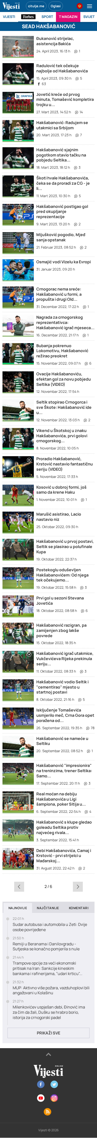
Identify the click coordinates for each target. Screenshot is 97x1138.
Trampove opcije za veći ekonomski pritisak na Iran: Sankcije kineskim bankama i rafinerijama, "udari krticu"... (47, 968)
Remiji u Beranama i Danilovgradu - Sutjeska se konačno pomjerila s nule (46, 946)
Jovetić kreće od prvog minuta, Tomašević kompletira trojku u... (65, 100)
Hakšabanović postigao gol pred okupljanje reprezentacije (62, 212)
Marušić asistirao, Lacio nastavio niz (58, 516)
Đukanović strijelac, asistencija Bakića (55, 41)
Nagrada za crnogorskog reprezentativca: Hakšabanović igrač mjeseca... (65, 322)
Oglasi (56, 6)
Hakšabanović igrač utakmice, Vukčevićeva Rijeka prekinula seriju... (65, 659)
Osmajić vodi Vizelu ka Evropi (63, 262)
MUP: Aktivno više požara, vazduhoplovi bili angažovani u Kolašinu (51, 990)
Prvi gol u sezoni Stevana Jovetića (60, 600)
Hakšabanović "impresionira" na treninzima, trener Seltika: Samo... (64, 771)
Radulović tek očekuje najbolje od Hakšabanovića (62, 68)
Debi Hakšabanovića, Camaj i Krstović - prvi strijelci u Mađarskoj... (63, 856)
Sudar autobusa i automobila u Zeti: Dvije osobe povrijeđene (50, 927)
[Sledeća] (78, 886)
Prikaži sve (48, 1033)
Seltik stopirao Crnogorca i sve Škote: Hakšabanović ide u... (64, 407)
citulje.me (36, 6)
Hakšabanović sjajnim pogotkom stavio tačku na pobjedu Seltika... (61, 155)
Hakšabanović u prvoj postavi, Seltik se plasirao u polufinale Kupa (65, 547)
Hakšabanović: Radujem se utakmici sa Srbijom (62, 125)
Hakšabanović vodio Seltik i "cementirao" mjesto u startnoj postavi (62, 687)
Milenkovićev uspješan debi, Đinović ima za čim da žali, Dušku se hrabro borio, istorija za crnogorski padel (49, 1012)
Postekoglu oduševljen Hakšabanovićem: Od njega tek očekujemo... (62, 575)
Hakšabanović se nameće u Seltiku (62, 741)
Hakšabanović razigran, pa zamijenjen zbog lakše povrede (61, 630)
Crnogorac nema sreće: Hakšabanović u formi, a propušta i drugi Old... (59, 294)
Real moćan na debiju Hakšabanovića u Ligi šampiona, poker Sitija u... (61, 799)
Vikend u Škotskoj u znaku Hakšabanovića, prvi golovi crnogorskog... (61, 436)
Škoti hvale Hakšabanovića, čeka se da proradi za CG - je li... (63, 183)
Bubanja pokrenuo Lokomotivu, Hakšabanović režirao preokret (62, 351)
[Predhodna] (19, 886)
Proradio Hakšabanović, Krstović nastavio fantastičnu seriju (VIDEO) (64, 464)
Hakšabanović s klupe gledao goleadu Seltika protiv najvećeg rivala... (64, 827)
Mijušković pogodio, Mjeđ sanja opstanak (60, 237)
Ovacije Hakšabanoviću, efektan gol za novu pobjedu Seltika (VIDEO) (63, 379)
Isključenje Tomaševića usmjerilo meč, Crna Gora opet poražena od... (65, 715)
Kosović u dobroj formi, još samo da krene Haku (61, 489)
